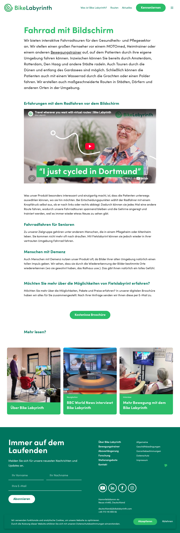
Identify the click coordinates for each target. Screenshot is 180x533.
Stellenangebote (107, 460)
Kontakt (102, 464)
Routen (114, 7)
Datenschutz (142, 455)
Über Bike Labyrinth (109, 442)
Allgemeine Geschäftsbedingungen (148, 444)
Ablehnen (167, 521)
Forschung (104, 455)
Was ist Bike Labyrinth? (94, 7)
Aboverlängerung (108, 451)
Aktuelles (127, 7)
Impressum (142, 460)
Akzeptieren (145, 521)
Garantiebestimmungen (148, 451)
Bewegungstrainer (66, 52)
